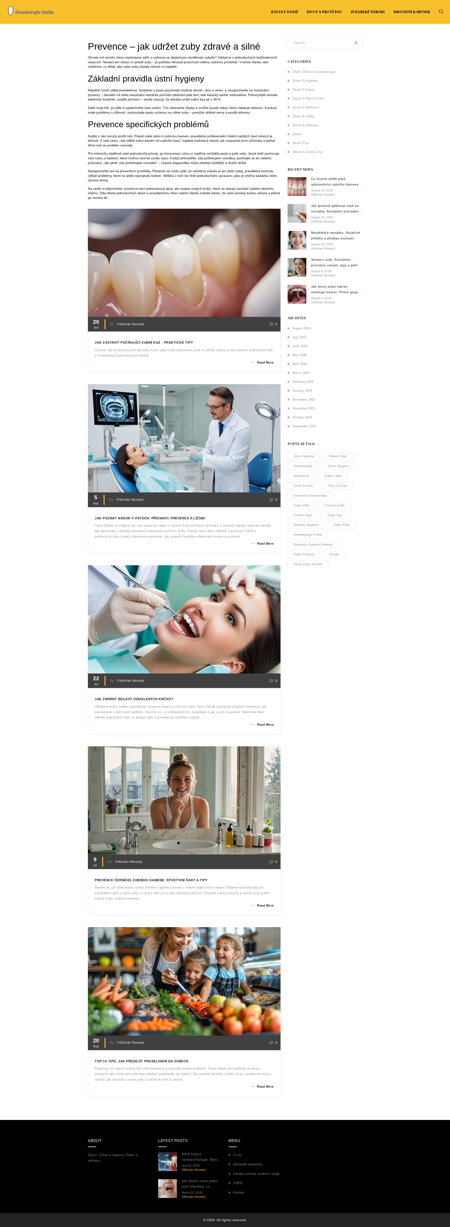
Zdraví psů (300, 143)
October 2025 (302, 417)
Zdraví (297, 134)
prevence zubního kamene (313, 544)
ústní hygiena (304, 456)
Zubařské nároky (368, 12)
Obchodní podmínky (247, 1164)
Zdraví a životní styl (307, 152)
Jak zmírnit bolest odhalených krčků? (134, 699)
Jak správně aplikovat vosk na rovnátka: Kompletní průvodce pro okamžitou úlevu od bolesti (335, 209)
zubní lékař (333, 476)
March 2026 (301, 373)
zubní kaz (334, 515)
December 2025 (303, 399)
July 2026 (299, 337)
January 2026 (302, 390)
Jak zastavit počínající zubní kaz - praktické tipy (144, 342)
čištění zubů (303, 515)
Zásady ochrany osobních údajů (256, 1173)
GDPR (237, 1183)
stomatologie (303, 466)
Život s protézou (324, 12)
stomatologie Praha (308, 534)
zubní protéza (304, 554)
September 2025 (304, 426)
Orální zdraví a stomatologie (313, 72)
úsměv (334, 554)
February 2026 (302, 381)
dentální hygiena (306, 525)
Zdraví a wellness (305, 107)
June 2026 (300, 346)
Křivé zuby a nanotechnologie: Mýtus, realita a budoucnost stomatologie (201, 1157)
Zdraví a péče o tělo (308, 98)
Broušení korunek (412, 12)
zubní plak (301, 505)
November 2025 (303, 408)
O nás (237, 1155)
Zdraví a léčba (303, 116)
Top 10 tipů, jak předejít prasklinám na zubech (141, 1061)
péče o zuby (337, 485)
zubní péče (342, 525)
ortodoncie (301, 476)
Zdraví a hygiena (305, 80)
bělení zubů (338, 456)
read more (265, 362)
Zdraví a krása (303, 89)
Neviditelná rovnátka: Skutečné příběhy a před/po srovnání (335, 235)
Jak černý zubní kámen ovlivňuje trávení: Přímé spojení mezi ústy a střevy (336, 290)
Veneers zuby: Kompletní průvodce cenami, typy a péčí (334, 262)
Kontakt (238, 1192)
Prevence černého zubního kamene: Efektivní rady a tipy (151, 880)
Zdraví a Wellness (305, 125)
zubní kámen (303, 485)
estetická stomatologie (310, 495)
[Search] (441, 11)
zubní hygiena (338, 466)
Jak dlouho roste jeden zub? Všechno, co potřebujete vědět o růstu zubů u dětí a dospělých (200, 1184)
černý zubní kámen (308, 564)
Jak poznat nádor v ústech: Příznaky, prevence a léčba (150, 518)
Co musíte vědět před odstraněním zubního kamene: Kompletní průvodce (335, 182)
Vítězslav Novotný (130, 324)
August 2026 (301, 328)
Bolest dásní (284, 12)
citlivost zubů (335, 505)
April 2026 (299, 364)
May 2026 (299, 355)
